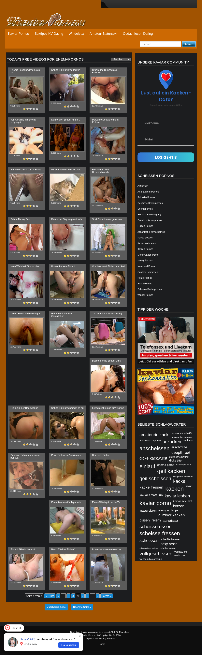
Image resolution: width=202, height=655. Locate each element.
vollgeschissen (155, 553)
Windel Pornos (145, 295)
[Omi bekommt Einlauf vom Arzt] (108, 284)
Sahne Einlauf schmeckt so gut (67, 408)
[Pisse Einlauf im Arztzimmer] (67, 473)
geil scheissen (155, 478)
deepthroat (180, 452)
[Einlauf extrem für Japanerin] (67, 520)
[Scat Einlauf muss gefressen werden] (108, 237)
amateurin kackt (154, 434)
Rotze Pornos (144, 278)
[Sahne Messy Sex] (26, 237)
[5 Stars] (36, 109)
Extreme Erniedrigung (149, 214)
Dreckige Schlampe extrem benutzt (24, 456)
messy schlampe (168, 510)
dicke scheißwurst (178, 457)
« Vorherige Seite (56, 607)
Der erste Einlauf (101, 455)
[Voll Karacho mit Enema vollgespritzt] (26, 140)
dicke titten (176, 460)
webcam (179, 555)
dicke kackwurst (153, 458)
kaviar (189, 486)
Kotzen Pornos (145, 249)
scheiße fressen (170, 539)
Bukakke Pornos (146, 197)
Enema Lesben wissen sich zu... (25, 71)
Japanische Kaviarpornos (151, 232)
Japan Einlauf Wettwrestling (107, 313)
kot (190, 501)
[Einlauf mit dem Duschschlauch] (108, 190)
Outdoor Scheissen (147, 272)
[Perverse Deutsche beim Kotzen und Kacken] (108, 140)
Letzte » (107, 595)
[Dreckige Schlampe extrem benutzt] (26, 475)
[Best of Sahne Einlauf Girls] (108, 378)
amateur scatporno (150, 440)
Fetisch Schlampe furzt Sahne (108, 408)
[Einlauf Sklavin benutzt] (26, 567)
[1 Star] (24, 109)
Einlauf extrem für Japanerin (66, 502)
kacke (179, 481)
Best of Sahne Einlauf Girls (106, 360)
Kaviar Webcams (146, 243)
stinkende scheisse (148, 548)
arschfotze (179, 447)
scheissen (149, 540)
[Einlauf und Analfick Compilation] (67, 334)
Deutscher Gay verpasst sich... (67, 219)
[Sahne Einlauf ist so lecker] (67, 88)
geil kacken (171, 471)
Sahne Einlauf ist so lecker (65, 70)
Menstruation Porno (148, 254)
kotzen (178, 506)
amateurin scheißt (182, 433)
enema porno (165, 464)
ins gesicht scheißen (183, 476)
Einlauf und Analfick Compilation (61, 315)
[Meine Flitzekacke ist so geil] (26, 331)
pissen (144, 520)
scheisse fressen (159, 533)
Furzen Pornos (145, 226)
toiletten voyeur (168, 548)
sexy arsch (169, 544)
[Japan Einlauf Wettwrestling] (108, 331)
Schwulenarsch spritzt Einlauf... (27, 169)
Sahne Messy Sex (20, 219)
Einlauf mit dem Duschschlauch (100, 171)
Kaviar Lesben (145, 237)
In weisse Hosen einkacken (107, 549)
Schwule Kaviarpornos (149, 289)
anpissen (188, 440)
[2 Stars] (27, 109)
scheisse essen (155, 526)
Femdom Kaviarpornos (149, 220)
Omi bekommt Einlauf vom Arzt (108, 266)
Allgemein (142, 185)
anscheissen (154, 448)
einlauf (147, 466)
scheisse (170, 520)
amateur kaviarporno (182, 437)
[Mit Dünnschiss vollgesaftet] (67, 187)
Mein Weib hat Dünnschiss (24, 266)
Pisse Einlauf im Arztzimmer (66, 455)
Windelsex (76, 34)
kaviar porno (155, 503)
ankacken (172, 441)
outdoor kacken (171, 515)
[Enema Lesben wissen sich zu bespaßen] (26, 90)
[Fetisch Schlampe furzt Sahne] (108, 426)
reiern (156, 520)
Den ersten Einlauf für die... (65, 119)
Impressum (91, 638)
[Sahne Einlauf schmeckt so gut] (67, 426)
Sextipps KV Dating (49, 34)
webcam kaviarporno (150, 559)
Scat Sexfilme (144, 283)
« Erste (49, 595)
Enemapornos (145, 208)
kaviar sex (179, 501)
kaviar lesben (177, 495)
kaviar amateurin (151, 495)
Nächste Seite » (82, 607)
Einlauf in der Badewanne (24, 408)
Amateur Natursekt (103, 34)
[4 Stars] (33, 109)
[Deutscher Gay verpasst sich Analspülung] (67, 237)
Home (102, 644)
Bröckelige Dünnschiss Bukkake (104, 71)
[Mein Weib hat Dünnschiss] (26, 284)
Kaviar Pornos (18, 34)
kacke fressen (151, 487)
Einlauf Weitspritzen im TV (106, 502)
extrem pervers (183, 464)
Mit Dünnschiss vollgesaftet (65, 169)
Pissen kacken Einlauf (63, 266)
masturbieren (147, 510)
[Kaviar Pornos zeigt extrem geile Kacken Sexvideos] (50, 20)
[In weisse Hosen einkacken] (108, 567)
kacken (174, 488)
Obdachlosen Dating (138, 34)
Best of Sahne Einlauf (62, 549)
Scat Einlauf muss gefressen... (108, 219)
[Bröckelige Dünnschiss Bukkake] (108, 90)
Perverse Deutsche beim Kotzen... (105, 121)
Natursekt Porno (146, 266)
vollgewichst (181, 551)
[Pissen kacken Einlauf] (67, 284)
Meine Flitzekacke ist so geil (25, 313)
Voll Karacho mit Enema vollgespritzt (23, 121)
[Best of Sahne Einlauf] (67, 567)
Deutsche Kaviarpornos (150, 203)
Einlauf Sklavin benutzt (22, 549)
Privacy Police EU (107, 638)
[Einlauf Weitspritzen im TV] (108, 520)
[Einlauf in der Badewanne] (26, 426)
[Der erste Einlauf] (108, 473)
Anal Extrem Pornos (148, 191)
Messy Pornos (145, 260)
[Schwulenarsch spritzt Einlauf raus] (26, 187)
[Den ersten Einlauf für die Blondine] (67, 137)
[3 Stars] (30, 109)
